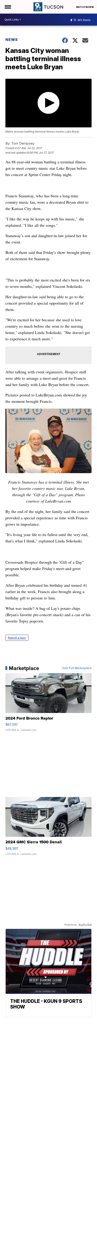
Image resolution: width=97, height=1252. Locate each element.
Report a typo (17, 637)
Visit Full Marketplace (77, 668)
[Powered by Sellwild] (85, 924)
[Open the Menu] (7, 6)
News (11, 39)
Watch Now (84, 7)
